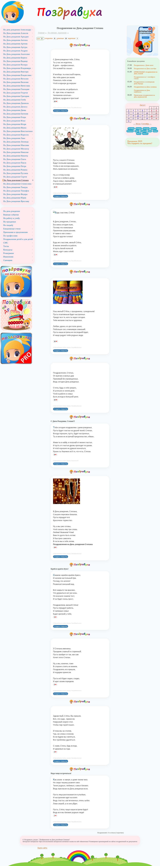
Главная (41, 33)
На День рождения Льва (14, 138)
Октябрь (131, 128)
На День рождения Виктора (15, 72)
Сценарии (7, 260)
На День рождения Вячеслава (16, 86)
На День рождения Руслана (15, 173)
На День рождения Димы (14, 110)
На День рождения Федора (15, 194)
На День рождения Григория (16, 96)
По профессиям (10, 236)
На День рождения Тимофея (16, 191)
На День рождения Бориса (15, 57)
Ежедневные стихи (11, 229)
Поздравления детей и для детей (18, 239)
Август (142, 105)
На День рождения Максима (16, 145)
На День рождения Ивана (14, 128)
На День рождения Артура (15, 47)
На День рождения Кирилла (16, 135)
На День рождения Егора (14, 117)
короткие (73, 38)
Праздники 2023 (134, 141)
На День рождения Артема (15, 43)
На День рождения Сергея (15, 177)
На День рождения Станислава (17, 184)
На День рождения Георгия (15, 93)
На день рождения (11, 211)
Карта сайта (42, 848)
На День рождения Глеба (14, 100)
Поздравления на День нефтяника (142, 91)
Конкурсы (7, 250)
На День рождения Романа (15, 170)
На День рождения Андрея (15, 50)
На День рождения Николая (15, 152)
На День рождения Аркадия (15, 36)
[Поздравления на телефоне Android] (142, 40)
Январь (153, 128)
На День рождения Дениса (15, 107)
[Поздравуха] (18, 12)
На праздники (9, 221)
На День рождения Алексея (15, 33)
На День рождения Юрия (14, 198)
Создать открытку (60, 111)
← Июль (136, 124)
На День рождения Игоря (14, 124)
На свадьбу (8, 225)
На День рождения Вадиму (15, 61)
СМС (5, 243)
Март (137, 131)
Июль (139, 133)
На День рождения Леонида (15, 142)
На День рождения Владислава (17, 75)
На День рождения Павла (14, 163)
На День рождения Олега (14, 159)
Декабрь (146, 128)
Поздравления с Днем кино (143, 65)
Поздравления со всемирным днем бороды (144, 82)
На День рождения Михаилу (16, 149)
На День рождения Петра (14, 166)
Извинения (8, 257)
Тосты (6, 246)
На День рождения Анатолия (16, 54)
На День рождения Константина (17, 131)
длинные (62, 38)
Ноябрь (138, 128)
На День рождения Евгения (15, 114)
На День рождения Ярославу (16, 201)
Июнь (155, 131)
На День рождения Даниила (16, 103)
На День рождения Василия (15, 82)
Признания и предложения (15, 232)
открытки (50, 38)
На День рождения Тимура (15, 187)
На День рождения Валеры (15, 64)
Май (149, 131)
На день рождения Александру (17, 29)
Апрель (143, 131)
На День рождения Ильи (14, 121)
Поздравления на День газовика (145, 87)
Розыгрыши (8, 253)
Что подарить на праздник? (139, 143)
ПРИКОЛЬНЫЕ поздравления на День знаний (145, 72)
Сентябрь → (146, 124)
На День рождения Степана (16, 180)
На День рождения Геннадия (16, 89)
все (40, 38)
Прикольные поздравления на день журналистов (144, 96)
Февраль (130, 131)
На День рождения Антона (15, 40)
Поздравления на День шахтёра (145, 68)
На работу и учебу (11, 218)
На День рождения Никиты (15, 156)
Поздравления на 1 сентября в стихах (144, 77)
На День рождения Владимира (17, 68)
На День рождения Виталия (15, 79)
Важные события (11, 214)
